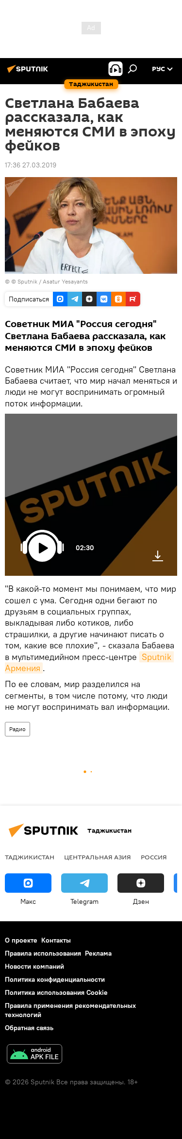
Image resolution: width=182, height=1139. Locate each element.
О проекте (21, 940)
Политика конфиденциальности (55, 979)
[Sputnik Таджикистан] (29, 72)
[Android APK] (34, 1055)
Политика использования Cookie (56, 992)
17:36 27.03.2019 (30, 165)
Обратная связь (29, 1027)
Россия (154, 857)
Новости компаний (34, 966)
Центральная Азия (97, 857)
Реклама (98, 953)
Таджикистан (29, 857)
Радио (17, 729)
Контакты (56, 940)
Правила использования (43, 953)
